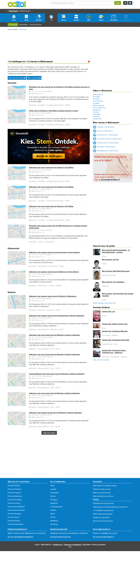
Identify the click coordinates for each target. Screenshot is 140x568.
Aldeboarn (124, 357)
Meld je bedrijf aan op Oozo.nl (103, 496)
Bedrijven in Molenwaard (105, 127)
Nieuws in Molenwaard (105, 131)
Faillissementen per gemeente (103, 503)
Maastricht (54, 503)
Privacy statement (99, 544)
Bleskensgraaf (98, 94)
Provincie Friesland (14, 492)
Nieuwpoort (41, 310)
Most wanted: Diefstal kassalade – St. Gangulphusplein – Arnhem (116, 251)
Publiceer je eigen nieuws (102, 489)
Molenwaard (23, 29)
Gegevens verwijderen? (73, 544)
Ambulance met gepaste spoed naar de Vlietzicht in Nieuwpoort (52, 296)
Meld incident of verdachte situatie (105, 485)
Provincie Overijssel (14, 514)
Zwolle (104, 300)
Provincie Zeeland (14, 521)
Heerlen (104, 315)
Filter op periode (33, 78)
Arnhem (104, 256)
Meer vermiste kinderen (101, 360)
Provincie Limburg (14, 503)
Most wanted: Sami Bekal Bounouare (116, 271)
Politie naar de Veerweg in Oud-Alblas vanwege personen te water (53, 111)
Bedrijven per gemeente (101, 517)
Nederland (13, 11)
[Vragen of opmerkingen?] (130, 3)
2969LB (67, 105)
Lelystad (53, 489)
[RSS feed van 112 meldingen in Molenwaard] (89, 61)
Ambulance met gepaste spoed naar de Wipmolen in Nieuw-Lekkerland (55, 413)
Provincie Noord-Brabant (16, 506)
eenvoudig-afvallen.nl (110, 179)
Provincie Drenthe (14, 485)
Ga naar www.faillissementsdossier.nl (20, 537)
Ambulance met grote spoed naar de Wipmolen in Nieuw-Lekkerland (54, 335)
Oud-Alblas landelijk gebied (54, 105)
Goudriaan (96, 99)
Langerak (41, 242)
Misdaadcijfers (23, 25)
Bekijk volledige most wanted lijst (104, 303)
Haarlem (104, 263)
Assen (52, 485)
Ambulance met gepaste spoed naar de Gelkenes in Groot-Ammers (54, 272)
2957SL (61, 329)
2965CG (58, 310)
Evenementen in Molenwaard (107, 135)
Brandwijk (96, 97)
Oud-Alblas (41, 105)
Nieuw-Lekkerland (43, 329)
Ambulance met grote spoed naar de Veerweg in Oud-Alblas (51, 167)
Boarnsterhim (115, 357)
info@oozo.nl (58, 544)
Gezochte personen (35, 25)
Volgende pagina (49, 433)
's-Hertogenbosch (56, 506)
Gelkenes (51, 285)
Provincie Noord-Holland (16, 510)
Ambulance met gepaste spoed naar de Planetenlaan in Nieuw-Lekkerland (56, 315)
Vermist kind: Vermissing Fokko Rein (115, 340)
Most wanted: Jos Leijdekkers (113, 282)
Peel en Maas (106, 335)
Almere (104, 328)
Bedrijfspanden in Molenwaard (107, 150)
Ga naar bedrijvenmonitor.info (60, 537)
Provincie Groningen (15, 499)
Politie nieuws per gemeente (103, 514)
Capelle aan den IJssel (109, 275)
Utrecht (52, 517)
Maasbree (115, 335)
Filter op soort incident (16, 78)
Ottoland (96, 112)
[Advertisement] (49, 460)
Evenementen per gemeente (103, 521)
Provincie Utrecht (13, 517)
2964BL (61, 266)
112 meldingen (12, 25)
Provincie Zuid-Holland (15, 524)
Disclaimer (87, 544)
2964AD (58, 285)
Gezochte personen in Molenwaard (109, 139)
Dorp (52, 349)
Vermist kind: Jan (108, 311)
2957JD (57, 349)
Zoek (118, 3)
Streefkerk (96, 116)
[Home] (17, 4)
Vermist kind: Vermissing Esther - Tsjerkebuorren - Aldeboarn (114, 351)
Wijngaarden (97, 118)
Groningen (54, 499)
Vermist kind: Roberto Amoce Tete (114, 324)
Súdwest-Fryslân (107, 344)
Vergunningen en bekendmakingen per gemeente (110, 507)
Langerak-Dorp (49, 242)
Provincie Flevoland (14, 489)
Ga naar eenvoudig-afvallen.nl (103, 537)
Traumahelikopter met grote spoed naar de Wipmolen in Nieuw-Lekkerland (56, 374)
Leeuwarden (54, 492)
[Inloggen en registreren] (125, 3)
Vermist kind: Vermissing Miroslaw (115, 331)
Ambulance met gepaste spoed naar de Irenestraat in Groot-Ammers (54, 252)
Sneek (116, 344)
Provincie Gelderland (15, 496)
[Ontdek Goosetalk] (49, 146)
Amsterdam (105, 286)
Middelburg (54, 521)
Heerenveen (105, 357)
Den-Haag (53, 524)
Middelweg (54, 329)
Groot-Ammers (42, 266)
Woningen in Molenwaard (106, 147)
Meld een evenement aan (102, 492)
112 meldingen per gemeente (103, 510)
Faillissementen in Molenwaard (108, 143)
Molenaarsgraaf (98, 105)
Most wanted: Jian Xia (110, 259)
